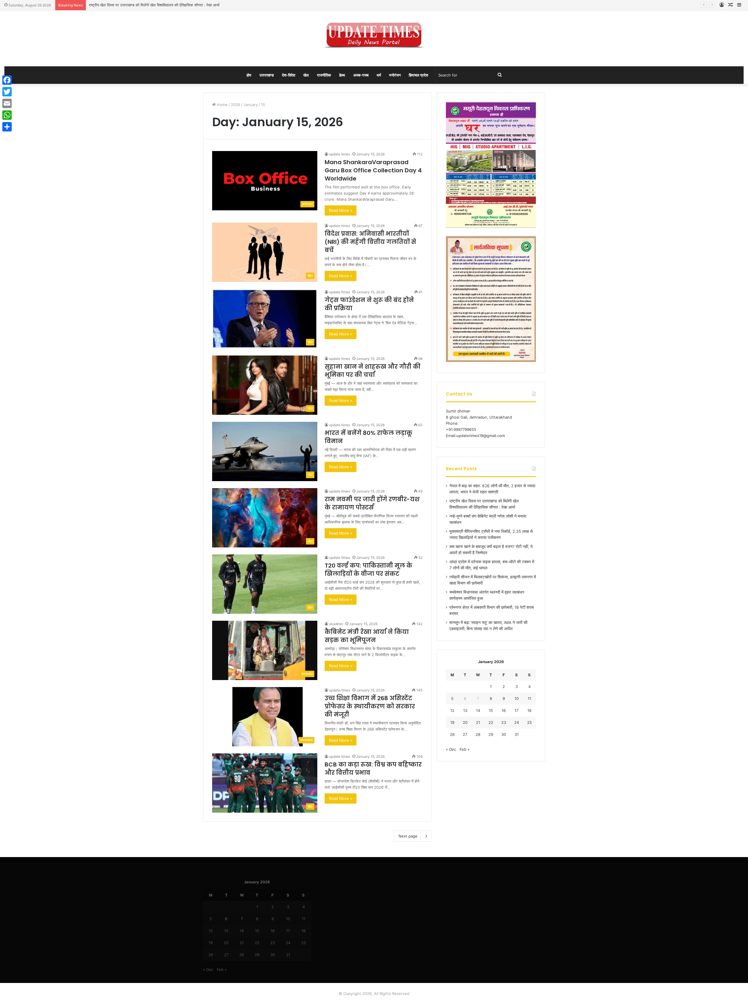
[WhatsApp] (7, 115)
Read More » (340, 210)
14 (478, 710)
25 (529, 722)
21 (478, 722)
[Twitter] (7, 92)
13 (465, 710)
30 (503, 734)
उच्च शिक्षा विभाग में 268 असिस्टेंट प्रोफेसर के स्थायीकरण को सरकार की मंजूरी (370, 706)
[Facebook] (7, 80)
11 (529, 698)
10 (517, 698)
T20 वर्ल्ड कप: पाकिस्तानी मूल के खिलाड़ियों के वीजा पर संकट (368, 569)
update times (339, 154)
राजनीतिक (324, 75)
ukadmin (336, 624)
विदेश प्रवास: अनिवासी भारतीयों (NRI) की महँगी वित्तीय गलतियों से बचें (370, 242)
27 (465, 734)
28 (478, 734)
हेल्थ (342, 75)
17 (516, 710)
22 (491, 722)
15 (491, 710)
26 (452, 734)
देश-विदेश (288, 75)
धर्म (379, 75)
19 (452, 722)
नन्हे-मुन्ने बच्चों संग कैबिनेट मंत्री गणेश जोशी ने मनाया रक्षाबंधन (131, 5)
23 (503, 722)
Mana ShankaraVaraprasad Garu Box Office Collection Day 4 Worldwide (373, 170)
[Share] (7, 127)
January (250, 104)
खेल (306, 75)
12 (452, 710)
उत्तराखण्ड (266, 75)
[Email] (7, 103)
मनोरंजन (395, 75)
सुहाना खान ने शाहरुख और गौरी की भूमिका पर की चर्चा (372, 371)
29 (491, 734)
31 (517, 734)
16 (504, 710)
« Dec (451, 749)
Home (222, 104)
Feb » (465, 749)
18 (529, 710)
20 (465, 722)
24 (516, 722)
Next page (408, 836)
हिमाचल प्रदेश (418, 75)
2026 (235, 104)
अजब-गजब (360, 75)
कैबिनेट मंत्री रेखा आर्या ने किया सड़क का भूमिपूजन (367, 636)
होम (249, 75)
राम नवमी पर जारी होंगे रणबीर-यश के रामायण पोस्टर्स (372, 503)
